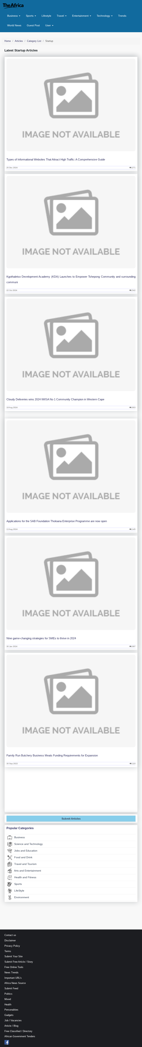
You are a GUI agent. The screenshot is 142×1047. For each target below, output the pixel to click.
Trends (122, 15)
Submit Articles (71, 818)
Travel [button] (61, 15)
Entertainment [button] (80, 15)
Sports (17, 883)
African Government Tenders (19, 1036)
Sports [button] (30, 15)
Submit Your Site (13, 956)
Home (7, 41)
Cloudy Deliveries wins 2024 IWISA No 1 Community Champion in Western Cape (55, 399)
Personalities (11, 1009)
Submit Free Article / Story (18, 961)
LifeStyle (18, 890)
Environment (21, 897)
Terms (7, 951)
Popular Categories (20, 828)
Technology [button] (104, 15)
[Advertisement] (71, 792)
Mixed (7, 999)
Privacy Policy (12, 945)
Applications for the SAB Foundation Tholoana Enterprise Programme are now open (56, 521)
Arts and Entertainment (27, 870)
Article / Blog (11, 1025)
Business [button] (12, 15)
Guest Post (33, 25)
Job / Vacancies (13, 1020)
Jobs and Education (25, 850)
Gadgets (8, 1015)
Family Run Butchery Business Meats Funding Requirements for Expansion (52, 755)
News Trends (11, 972)
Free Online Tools (13, 967)
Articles (19, 41)
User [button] (48, 25)
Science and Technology (28, 843)
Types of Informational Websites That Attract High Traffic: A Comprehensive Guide (55, 159)
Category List (34, 41)
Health (7, 1004)
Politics (8, 993)
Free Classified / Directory (18, 1031)
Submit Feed (11, 988)
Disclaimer (10, 940)
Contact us (10, 935)
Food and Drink (22, 857)
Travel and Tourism (25, 863)
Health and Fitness (24, 877)
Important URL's (13, 977)
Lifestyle (46, 15)
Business (19, 837)
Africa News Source (15, 983)
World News (14, 25)
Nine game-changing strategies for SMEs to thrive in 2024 (41, 638)
